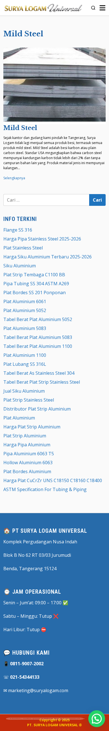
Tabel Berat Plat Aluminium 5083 (37, 337)
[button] (96, 718)
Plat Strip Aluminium (24, 436)
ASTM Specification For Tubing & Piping (45, 489)
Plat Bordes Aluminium (27, 471)
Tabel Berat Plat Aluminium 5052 (37, 319)
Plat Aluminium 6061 (24, 301)
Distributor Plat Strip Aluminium (37, 409)
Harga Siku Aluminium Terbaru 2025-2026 (47, 257)
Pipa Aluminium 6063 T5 (28, 454)
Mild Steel (20, 128)
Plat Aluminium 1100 (24, 355)
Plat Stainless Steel (23, 248)
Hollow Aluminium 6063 (28, 462)
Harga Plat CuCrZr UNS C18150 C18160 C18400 (52, 480)
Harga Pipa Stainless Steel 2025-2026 (42, 239)
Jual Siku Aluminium (24, 391)
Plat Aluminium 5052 (24, 310)
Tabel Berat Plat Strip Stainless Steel (41, 382)
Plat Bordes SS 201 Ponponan (34, 292)
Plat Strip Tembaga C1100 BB (34, 275)
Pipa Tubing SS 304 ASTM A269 (36, 283)
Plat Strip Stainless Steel (28, 400)
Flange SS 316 (17, 230)
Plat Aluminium (19, 418)
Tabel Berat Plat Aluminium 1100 (37, 346)
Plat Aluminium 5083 (24, 328)
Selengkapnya (14, 178)
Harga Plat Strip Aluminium (31, 427)
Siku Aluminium (19, 266)
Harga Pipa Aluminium (26, 445)
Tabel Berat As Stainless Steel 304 (38, 373)
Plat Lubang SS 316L (24, 364)
